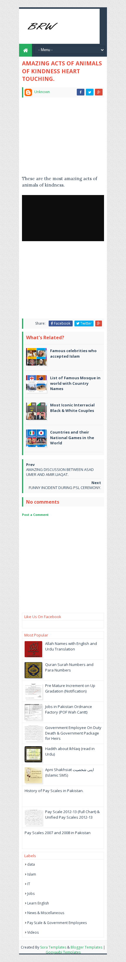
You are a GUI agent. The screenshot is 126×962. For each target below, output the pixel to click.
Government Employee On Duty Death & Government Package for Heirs (73, 733)
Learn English (38, 903)
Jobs (31, 893)
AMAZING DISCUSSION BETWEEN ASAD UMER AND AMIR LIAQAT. (60, 472)
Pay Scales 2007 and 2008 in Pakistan (58, 832)
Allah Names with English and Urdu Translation (71, 646)
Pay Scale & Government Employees (57, 922)
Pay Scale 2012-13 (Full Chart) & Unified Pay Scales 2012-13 (72, 814)
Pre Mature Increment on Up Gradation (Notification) (70, 688)
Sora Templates (53, 947)
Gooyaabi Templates (63, 952)
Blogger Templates (86, 947)
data (31, 864)
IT (28, 883)
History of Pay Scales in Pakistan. (54, 790)
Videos (33, 932)
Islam (31, 874)
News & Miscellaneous (45, 912)
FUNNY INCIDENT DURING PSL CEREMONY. (65, 487)
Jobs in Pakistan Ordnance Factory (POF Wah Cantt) (68, 709)
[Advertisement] (63, 138)
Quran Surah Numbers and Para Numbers (69, 667)
